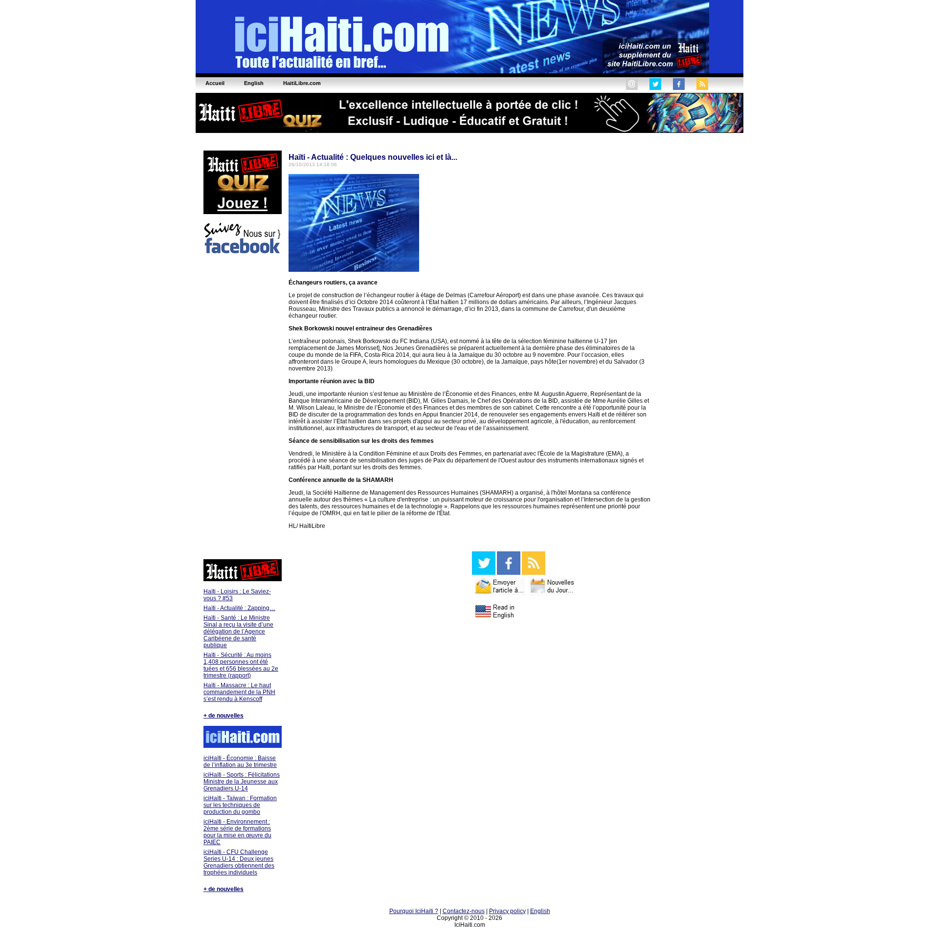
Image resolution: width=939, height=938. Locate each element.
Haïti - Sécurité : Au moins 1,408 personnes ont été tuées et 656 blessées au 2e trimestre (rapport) (240, 665)
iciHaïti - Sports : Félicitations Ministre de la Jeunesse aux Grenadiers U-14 (241, 781)
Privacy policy (507, 911)
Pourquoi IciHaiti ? (413, 911)
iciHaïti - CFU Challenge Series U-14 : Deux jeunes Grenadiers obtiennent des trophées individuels (238, 862)
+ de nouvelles (223, 715)
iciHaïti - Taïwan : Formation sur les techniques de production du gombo (240, 805)
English (540, 911)
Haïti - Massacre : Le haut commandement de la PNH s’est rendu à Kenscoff (239, 692)
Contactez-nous (464, 911)
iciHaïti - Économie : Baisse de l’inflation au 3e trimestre (240, 761)
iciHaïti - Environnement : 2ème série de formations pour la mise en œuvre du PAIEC (237, 832)
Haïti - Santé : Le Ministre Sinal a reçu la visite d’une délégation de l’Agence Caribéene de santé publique (238, 631)
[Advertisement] (242, 408)
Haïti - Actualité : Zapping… (239, 608)
